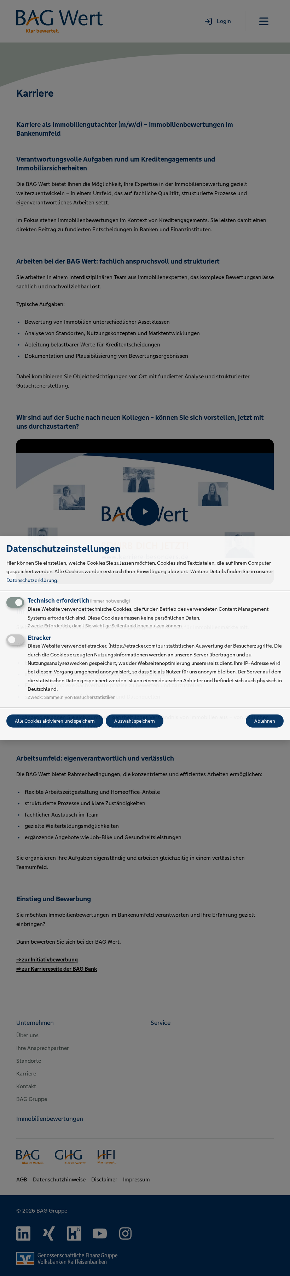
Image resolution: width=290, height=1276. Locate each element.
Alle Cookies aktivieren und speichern (55, 721)
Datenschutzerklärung (31, 580)
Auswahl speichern (134, 721)
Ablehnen (264, 721)
